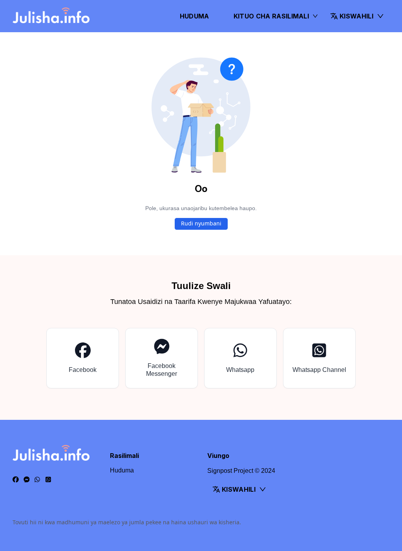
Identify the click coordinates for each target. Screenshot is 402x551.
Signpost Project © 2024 (241, 470)
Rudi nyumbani (201, 223)
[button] (357, 16)
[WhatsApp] (37, 480)
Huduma (194, 16)
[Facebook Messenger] (27, 480)
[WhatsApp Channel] (48, 480)
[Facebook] (16, 480)
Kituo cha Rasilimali (271, 16)
